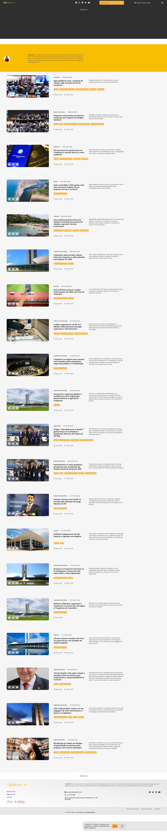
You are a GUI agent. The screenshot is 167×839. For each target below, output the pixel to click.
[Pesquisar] (121, 3)
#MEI (61, 124)
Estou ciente (114, 826)
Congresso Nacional (60, 251)
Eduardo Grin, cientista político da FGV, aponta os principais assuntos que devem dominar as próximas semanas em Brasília (105, 605)
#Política (70, 263)
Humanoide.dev (90, 812)
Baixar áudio (58, 94)
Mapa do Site (11, 794)
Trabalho (57, 77)
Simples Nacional (59, 112)
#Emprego (93, 89)
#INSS (70, 717)
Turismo (56, 216)
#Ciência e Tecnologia (67, 333)
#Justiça (56, 543)
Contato (9, 797)
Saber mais (122, 826)
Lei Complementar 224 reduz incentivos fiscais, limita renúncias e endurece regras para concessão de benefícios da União (106, 291)
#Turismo (75, 230)
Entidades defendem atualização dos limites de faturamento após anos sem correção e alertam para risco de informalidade (105, 116)
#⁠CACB (56, 89)
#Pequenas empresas (71, 124)
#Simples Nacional (84, 124)
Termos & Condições (146, 808)
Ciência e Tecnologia (60, 321)
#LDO (75, 717)
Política (56, 286)
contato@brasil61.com (74, 792)
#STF (61, 543)
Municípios (57, 426)
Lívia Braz (31, 55)
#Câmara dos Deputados (67, 89)
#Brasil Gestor (84, 230)
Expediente (157, 808)
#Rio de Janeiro (58, 230)
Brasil (56, 181)
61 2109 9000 (71, 795)
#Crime (70, 578)
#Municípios (74, 440)
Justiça (56, 530)
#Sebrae (81, 473)
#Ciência (56, 333)
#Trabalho (101, 89)
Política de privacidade (133, 808)
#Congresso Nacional (82, 89)
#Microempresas (64, 440)
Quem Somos (11, 791)
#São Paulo (68, 230)
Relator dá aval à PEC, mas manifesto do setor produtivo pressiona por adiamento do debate (103, 81)
